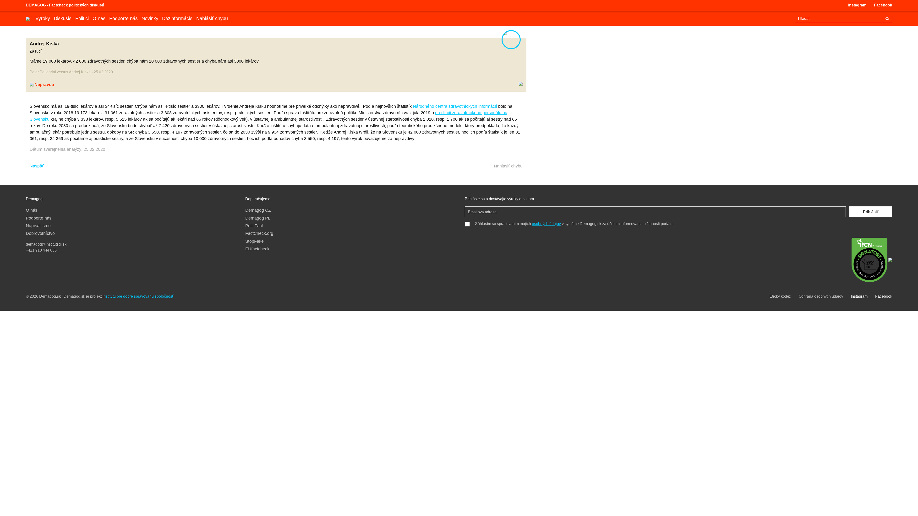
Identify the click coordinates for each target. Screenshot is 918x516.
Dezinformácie (177, 18)
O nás (99, 18)
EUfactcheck (257, 249)
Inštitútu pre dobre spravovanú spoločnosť (138, 296)
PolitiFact (254, 225)
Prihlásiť (871, 212)
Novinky (150, 18)
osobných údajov (546, 224)
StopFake (254, 241)
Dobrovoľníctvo (40, 233)
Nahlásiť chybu (212, 18)
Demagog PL (257, 218)
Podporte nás (123, 18)
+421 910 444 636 (41, 250)
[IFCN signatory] (869, 259)
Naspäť (37, 166)
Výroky (42, 18)
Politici (82, 18)
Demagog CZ (258, 210)
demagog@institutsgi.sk (46, 244)
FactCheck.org (259, 233)
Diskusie (62, 18)
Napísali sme (38, 225)
